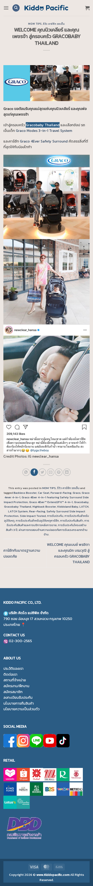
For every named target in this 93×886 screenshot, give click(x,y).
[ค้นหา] (16, 8)
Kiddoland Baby (67, 506)
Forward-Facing (61, 493)
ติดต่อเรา (10, 674)
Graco (76, 493)
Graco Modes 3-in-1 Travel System (44, 130)
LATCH (83, 506)
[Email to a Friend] (50, 472)
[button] (6, 7)
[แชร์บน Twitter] (42, 472)
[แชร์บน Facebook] (34, 472)
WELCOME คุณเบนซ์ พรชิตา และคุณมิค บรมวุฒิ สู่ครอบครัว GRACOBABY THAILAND (68, 553)
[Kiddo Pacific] (46, 7)
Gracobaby (81, 502)
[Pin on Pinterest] (59, 472)
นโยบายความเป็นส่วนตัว (21, 709)
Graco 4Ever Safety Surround (44, 141)
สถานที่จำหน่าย (14, 680)
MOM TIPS (35, 24)
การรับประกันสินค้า (71, 520)
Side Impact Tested (33, 516)
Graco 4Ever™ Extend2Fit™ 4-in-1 (51, 502)
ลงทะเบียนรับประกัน (18, 697)
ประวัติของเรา (13, 668)
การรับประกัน (55, 516)
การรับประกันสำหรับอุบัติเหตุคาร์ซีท (37, 520)
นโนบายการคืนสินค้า (18, 703)
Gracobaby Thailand (43, 125)
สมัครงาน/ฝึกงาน (16, 686)
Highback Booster (44, 506)
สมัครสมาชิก (13, 691)
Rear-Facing (37, 511)
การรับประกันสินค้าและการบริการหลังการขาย (48, 522)
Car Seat (43, 493)
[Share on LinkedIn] (67, 472)
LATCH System (18, 511)
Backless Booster (25, 493)
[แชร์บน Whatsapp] (26, 472)
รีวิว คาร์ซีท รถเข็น (54, 24)
